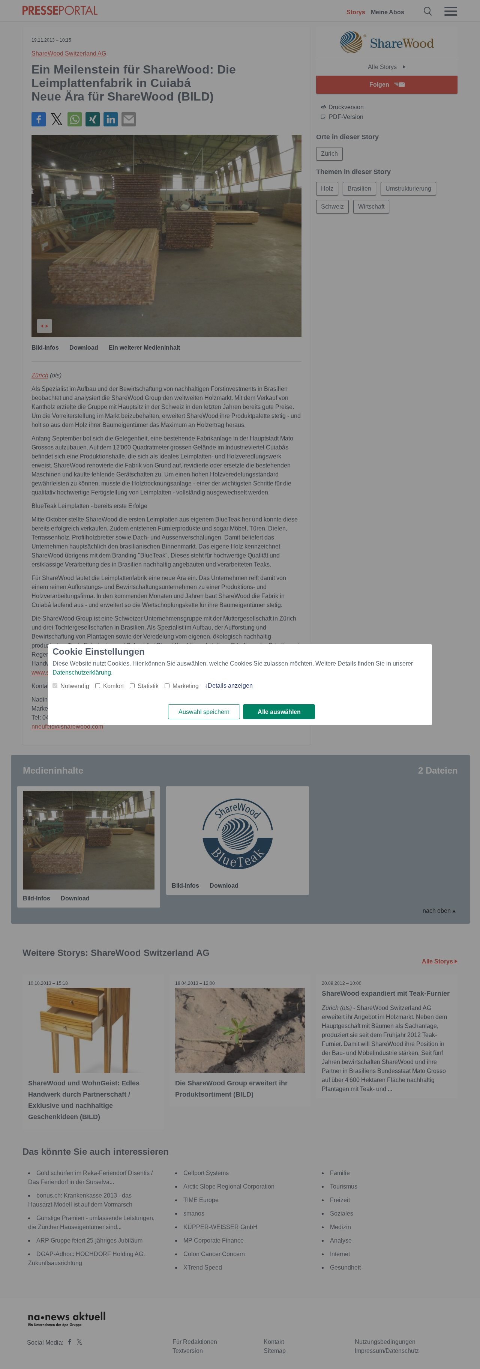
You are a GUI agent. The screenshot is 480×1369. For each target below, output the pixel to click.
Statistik (148, 686)
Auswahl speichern (204, 712)
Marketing (185, 686)
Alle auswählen (279, 712)
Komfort (113, 686)
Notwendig (74, 686)
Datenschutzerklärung (81, 672)
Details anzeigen (230, 685)
